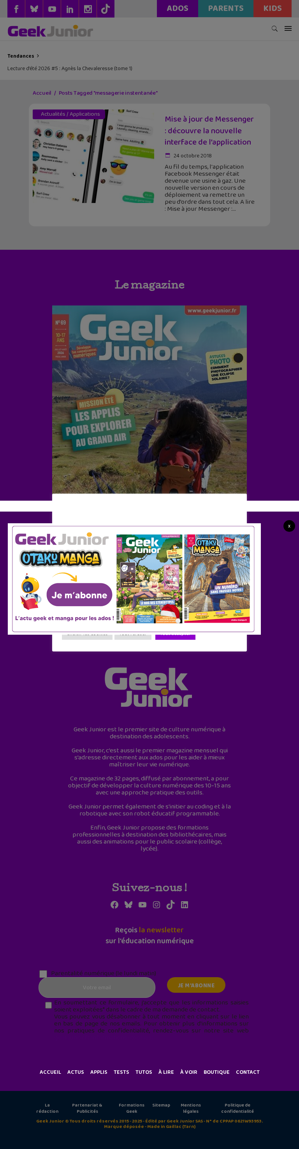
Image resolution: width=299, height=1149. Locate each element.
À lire (166, 1072)
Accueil (50, 1072)
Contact (248, 1072)
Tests (121, 1072)
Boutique (217, 1072)
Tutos (143, 1072)
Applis (98, 1072)
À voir (188, 1072)
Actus (75, 1072)
